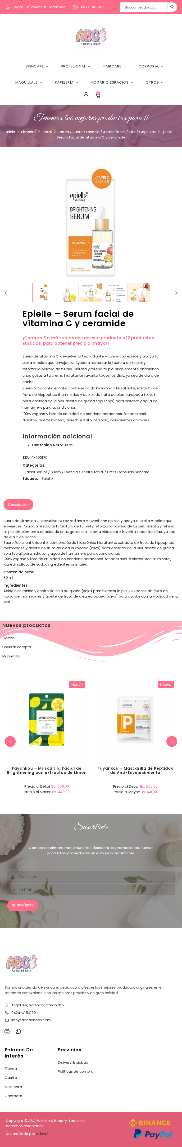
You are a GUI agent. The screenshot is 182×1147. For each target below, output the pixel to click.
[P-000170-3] (91, 294)
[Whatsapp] (18, 1031)
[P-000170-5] (138, 294)
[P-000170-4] (115, 294)
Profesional (73, 66)
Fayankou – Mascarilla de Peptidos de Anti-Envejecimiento (135, 770)
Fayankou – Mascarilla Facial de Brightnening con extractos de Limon (47, 770)
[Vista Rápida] (66, 700)
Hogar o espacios (110, 82)
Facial (47, 131)
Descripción (18, 504)
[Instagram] (7, 1031)
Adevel (42, 1133)
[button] (171, 741)
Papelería (64, 82)
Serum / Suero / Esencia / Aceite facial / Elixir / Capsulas (107, 131)
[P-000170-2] (67, 294)
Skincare (35, 66)
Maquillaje (26, 82)
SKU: (27, 457)
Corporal (148, 66)
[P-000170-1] (43, 292)
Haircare (112, 66)
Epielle (47, 478)
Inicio (10, 131)
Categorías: (34, 465)
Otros (152, 82)
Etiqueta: (31, 478)
